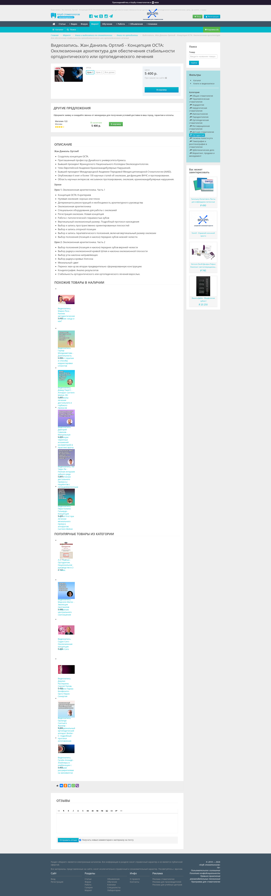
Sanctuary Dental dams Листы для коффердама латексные (203, 200)
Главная (54, 35)
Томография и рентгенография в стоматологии (198, 144)
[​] (117, 823)
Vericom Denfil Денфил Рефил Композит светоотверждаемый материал (203, 265)
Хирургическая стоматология (198, 109)
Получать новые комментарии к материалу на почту (108, 840)
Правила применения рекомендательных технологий (205, 877)
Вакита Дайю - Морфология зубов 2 (203, 299)
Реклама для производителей (166, 881)
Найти (194, 62)
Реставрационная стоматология (199, 127)
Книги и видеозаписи (203, 83)
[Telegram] (69, 785)
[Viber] (77, 785)
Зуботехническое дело (203, 150)
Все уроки (109, 72)
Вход (198, 16)
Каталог (59, 29)
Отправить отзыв (68, 840)
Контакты (134, 881)
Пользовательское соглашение (205, 870)
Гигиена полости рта (202, 138)
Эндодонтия (198, 104)
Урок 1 (90, 72)
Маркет (95, 24)
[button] (58, 811)
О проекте (135, 879)
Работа (121, 24)
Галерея (89, 887)
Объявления (136, 24)
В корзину (162, 89)
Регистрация (213, 16)
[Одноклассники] (65, 785)
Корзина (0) (212, 29)
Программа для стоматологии (205, 881)
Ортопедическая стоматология (199, 121)
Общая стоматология (202, 95)
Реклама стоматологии (163, 879)
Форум (84, 24)
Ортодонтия (198, 135)
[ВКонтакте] (61, 785)
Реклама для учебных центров (167, 884)
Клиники (152, 24)
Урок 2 (99, 72)
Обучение (107, 24)
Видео (73, 24)
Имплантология (200, 114)
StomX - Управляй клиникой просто (203, 234)
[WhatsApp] (73, 785)
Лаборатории (113, 890)
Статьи (62, 24)
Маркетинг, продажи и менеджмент (202, 154)
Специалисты (114, 887)
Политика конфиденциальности (205, 873)
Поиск (72, 29)
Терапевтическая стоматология (199, 100)
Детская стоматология (203, 132)
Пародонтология (200, 117)
